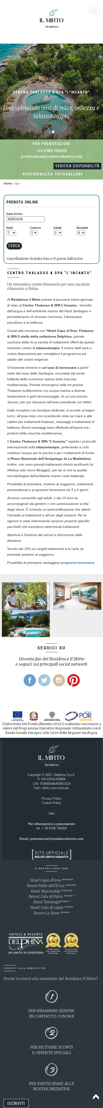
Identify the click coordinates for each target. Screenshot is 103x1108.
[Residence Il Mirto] (51, 19)
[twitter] (44, 680)
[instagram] (59, 680)
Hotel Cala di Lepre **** (51, 907)
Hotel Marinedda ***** (51, 891)
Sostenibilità (38, 174)
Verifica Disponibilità (77, 166)
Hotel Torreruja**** (51, 902)
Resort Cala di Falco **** (51, 896)
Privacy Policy (51, 798)
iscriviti (16, 1103)
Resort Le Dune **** (51, 913)
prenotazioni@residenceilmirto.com (51, 157)
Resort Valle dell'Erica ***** (51, 885)
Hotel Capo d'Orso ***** (51, 880)
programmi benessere (77, 563)
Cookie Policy (51, 803)
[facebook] (29, 680)
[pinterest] (73, 680)
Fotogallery (69, 174)
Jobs (51, 813)
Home (8, 183)
